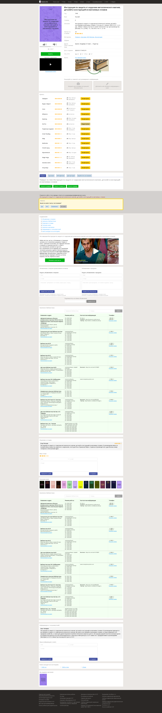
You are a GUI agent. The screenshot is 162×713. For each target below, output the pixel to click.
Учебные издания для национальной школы (111, 699)
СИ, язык (62, 696)
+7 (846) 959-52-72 (113, 367)
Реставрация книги (80, 57)
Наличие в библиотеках (49, 221)
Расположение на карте (46, 328)
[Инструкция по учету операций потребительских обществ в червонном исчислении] (69, 485)
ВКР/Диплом (90, 37)
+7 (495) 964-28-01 (113, 344)
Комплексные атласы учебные (67, 694)
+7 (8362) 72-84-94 (113, 391)
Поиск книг (56, 2)
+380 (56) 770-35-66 (113, 318)
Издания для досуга (86, 698)
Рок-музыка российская (87, 696)
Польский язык (85, 700)
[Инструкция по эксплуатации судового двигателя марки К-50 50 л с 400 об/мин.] (42, 485)
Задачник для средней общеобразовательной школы (47, 695)
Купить (50, 54)
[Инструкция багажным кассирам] (75, 485)
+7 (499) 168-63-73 (113, 343)
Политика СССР (106, 705)
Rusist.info (45, 2)
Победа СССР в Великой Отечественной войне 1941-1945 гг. (91, 706)
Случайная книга (97, 2)
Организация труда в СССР (45, 697)
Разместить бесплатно (89, 291)
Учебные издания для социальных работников (89, 702)
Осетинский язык (64, 705)
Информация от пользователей (51, 229)
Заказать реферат (46, 186)
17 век (63, 2)
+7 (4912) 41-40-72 (113, 355)
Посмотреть (85, 98)
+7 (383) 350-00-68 (113, 379)
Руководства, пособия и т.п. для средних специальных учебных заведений (70, 702)
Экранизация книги (50, 71)
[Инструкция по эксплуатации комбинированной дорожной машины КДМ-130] (119, 485)
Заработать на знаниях (84, 176)
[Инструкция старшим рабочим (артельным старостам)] (80, 485)
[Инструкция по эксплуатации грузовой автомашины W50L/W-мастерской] (113, 485)
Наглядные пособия (44, 699)
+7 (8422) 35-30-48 (113, 399)
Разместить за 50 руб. (47, 291)
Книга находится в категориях (51, 231)
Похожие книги (46, 225)
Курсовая (83, 37)
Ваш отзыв (43, 453)
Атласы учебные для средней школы (48, 705)
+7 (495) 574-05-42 (113, 331)
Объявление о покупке (48, 219)
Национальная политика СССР (46, 701)
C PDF (106, 2)
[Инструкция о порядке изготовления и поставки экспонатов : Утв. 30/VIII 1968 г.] (108, 485)
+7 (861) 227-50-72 (113, 412)
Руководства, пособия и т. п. (109, 694)
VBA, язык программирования (46, 703)
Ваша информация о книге (48, 642)
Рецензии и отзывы (47, 223)
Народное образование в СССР (68, 700)
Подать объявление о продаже (91, 272)
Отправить (93, 473)
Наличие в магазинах (48, 227)
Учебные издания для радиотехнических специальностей (112, 702)
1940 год (43, 667)
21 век (88, 2)
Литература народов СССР (66, 698)
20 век (82, 2)
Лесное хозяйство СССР (108, 707)
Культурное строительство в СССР (89, 694)
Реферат (77, 37)
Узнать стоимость (59, 186)
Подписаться (91, 301)
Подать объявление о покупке (49, 272)
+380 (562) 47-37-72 (113, 319)
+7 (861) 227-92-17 (113, 411)
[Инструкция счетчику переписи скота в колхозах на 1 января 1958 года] (102, 485)
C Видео (113, 2)
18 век (70, 2)
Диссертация (98, 37)
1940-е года (65, 667)
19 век (76, 2)
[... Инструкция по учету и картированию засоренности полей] (97, 485)
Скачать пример (72, 186)
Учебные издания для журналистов (111, 696)
